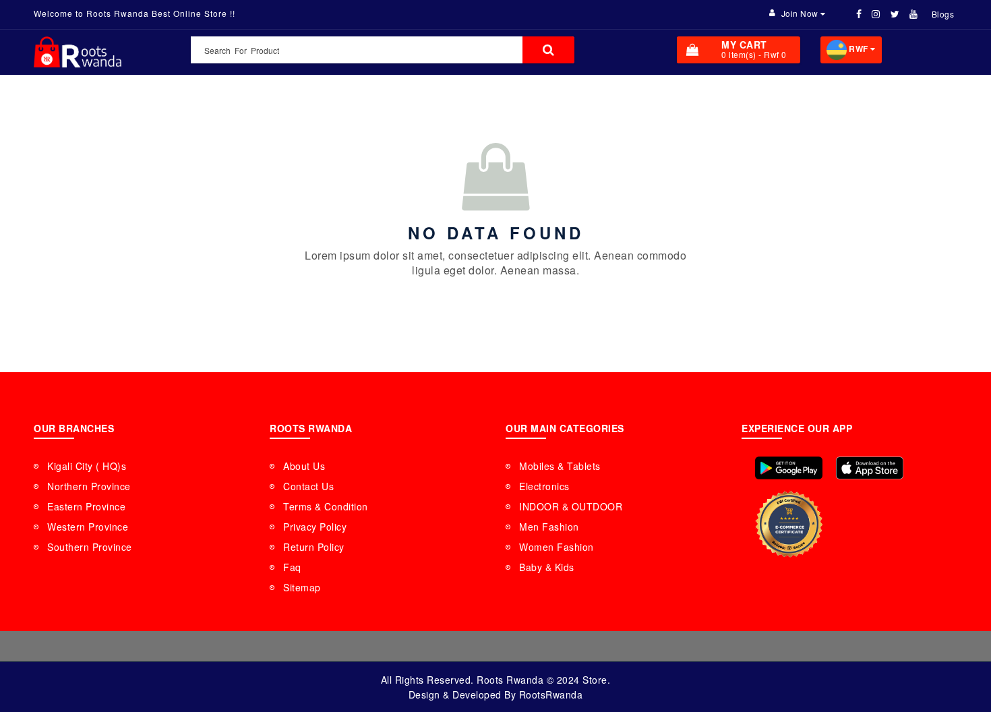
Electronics (544, 486)
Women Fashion (556, 547)
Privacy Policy (315, 526)
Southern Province (89, 547)
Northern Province (89, 486)
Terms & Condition (325, 506)
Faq (292, 567)
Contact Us (308, 486)
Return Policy (313, 547)
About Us (304, 466)
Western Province (87, 526)
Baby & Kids (546, 567)
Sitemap (302, 587)
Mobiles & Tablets (560, 466)
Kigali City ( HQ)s (86, 466)
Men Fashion (549, 526)
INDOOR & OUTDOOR (570, 506)
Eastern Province (86, 506)
